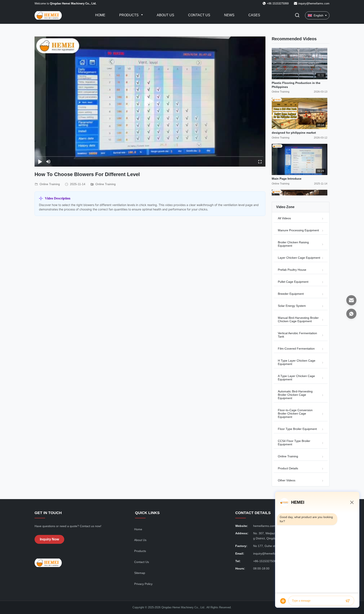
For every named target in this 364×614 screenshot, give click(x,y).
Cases (254, 15)
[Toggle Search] (297, 15)
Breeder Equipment (291, 293)
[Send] (347, 601)
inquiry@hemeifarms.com (313, 3)
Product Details (288, 468)
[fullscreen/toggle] (260, 161)
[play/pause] (40, 161)
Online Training (105, 184)
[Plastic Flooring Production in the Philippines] (299, 63)
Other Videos (286, 480)
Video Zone (285, 207)
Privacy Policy (143, 584)
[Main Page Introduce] (299, 159)
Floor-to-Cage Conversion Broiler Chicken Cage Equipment (295, 413)
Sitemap (139, 573)
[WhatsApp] (351, 314)
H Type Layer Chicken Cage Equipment (296, 362)
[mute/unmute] (48, 161)
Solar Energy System (292, 305)
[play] (150, 101)
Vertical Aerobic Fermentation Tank (297, 334)
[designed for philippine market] (299, 113)
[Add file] (283, 601)
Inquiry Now (49, 539)
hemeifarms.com (264, 526)
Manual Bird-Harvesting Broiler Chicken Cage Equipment (298, 319)
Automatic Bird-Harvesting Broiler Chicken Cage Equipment (295, 395)
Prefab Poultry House (292, 269)
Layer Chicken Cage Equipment (299, 257)
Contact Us (199, 15)
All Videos (284, 218)
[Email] (351, 300)
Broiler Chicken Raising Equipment (293, 244)
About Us (165, 15)
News (229, 15)
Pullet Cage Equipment (293, 281)
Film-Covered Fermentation (296, 348)
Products (129, 15)
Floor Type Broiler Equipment (297, 429)
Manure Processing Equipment (298, 230)
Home (100, 15)
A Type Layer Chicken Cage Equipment (296, 377)
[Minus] (351, 502)
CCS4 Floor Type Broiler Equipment (294, 442)
